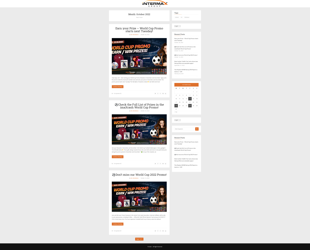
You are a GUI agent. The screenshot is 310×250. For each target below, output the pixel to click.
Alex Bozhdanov (134, 34)
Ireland (177, 17)
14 (190, 98)
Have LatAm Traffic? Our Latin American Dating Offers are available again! (186, 62)
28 (190, 105)
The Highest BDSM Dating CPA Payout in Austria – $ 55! (185, 70)
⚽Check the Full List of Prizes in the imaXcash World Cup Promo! (139, 106)
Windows (186, 17)
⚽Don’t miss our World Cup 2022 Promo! (139, 174)
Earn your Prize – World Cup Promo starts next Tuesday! (139, 29)
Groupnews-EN (117, 93)
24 (176, 105)
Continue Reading (117, 86)
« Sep (175, 112)
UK (181, 17)
